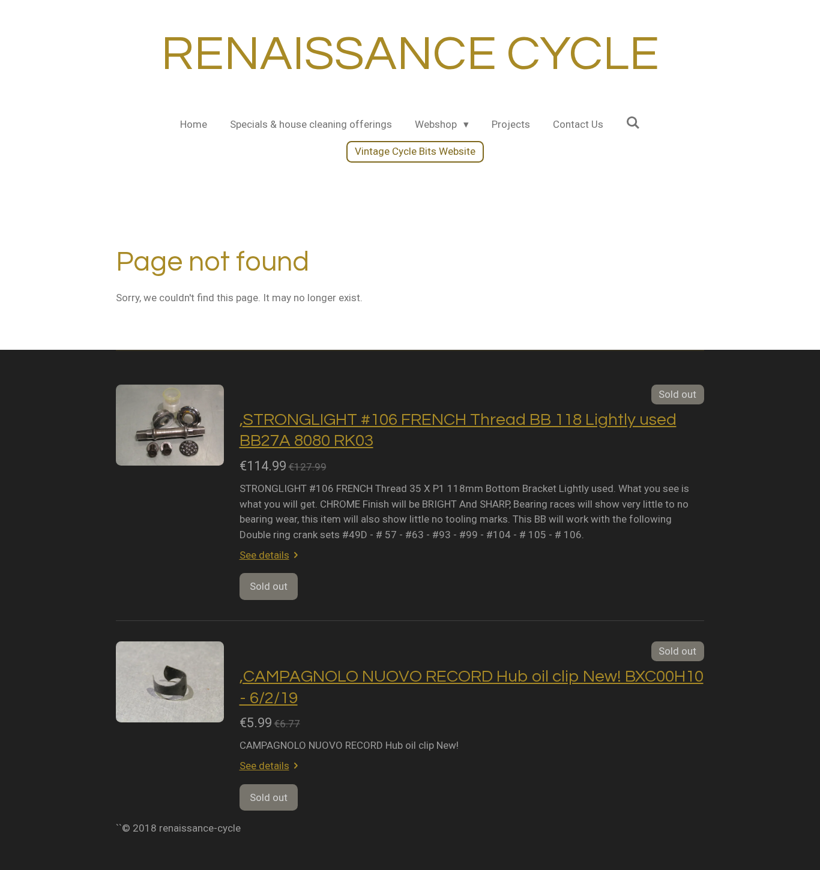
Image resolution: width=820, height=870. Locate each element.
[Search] (633, 123)
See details (264, 555)
